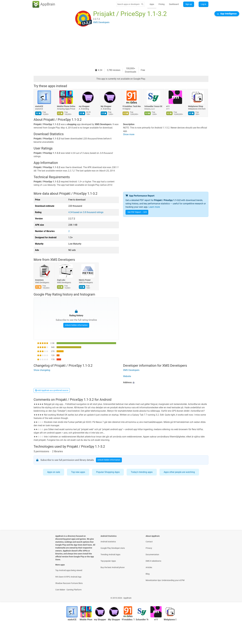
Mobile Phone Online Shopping (66, 106)
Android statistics (108, 541)
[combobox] (128, 4)
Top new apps (78, 472)
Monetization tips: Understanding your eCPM (165, 580)
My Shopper (106, 106)
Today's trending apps (142, 472)
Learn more (154, 207)
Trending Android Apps (110, 554)
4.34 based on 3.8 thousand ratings (85, 212)
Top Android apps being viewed (68, 570)
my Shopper (84, 106)
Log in (203, 4)
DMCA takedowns (153, 561)
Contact (149, 541)
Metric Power (85, 280)
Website (127, 376)
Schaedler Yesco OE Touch (153, 106)
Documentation (152, 554)
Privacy (149, 548)
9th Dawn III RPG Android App (68, 577)
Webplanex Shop (195, 106)
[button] (165, 382)
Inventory (39, 280)
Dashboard (174, 4)
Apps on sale (53, 472)
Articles (149, 567)
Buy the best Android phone (113, 567)
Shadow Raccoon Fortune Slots (69, 583)
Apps (152, 4)
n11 (168, 106)
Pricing (162, 4)
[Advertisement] (118, 47)
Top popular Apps (108, 561)
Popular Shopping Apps (108, 472)
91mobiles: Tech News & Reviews (132, 106)
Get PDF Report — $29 (137, 212)
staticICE (39, 106)
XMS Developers (62, 260)
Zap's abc (61, 280)
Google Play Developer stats (113, 548)
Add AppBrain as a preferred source (52, 390)
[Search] (142, 4)
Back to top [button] (235, 596)
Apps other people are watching (179, 472)
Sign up (188, 4)
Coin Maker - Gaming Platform (68, 590)
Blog (148, 574)
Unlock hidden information (76, 325)
